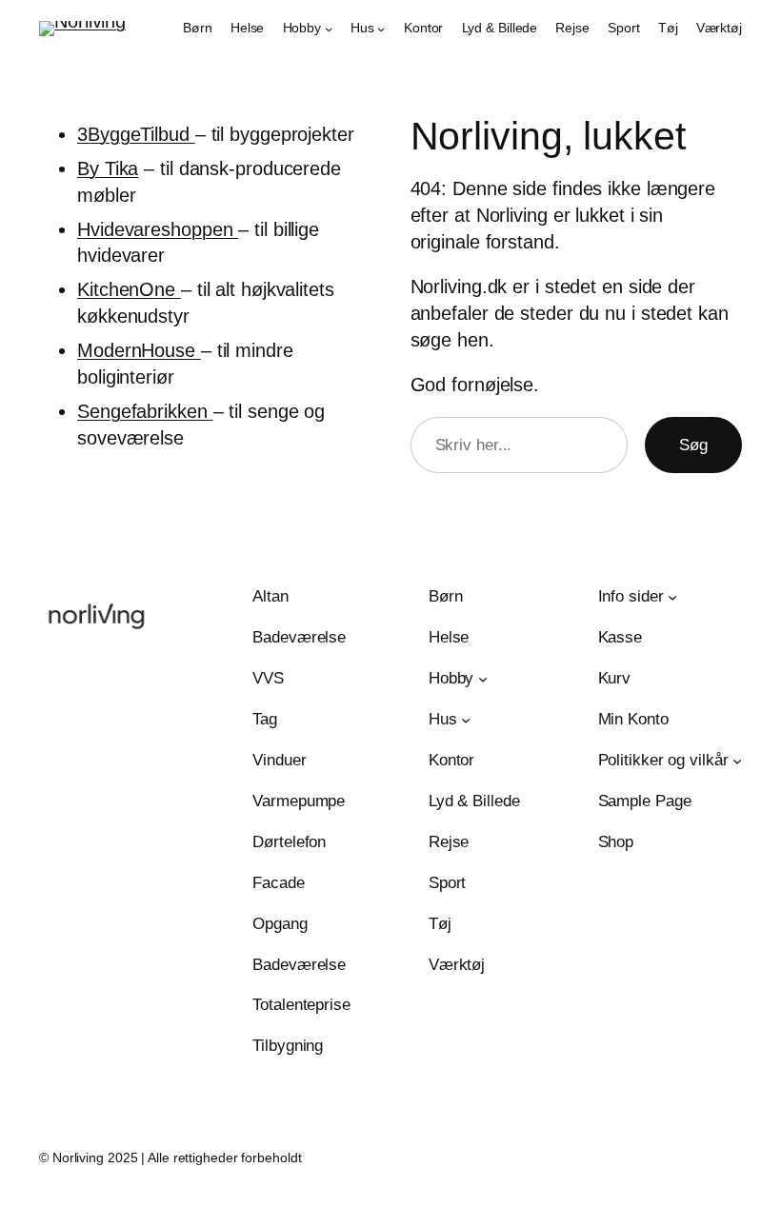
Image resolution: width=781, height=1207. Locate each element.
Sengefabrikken (145, 411)
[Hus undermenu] (381, 28)
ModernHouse (139, 350)
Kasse (620, 637)
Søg (693, 445)
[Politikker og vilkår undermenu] (737, 760)
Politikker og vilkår (663, 760)
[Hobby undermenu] (328, 28)
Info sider (631, 596)
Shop (616, 842)
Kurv (614, 678)
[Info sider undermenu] (672, 597)
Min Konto (633, 719)
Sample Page (644, 801)
